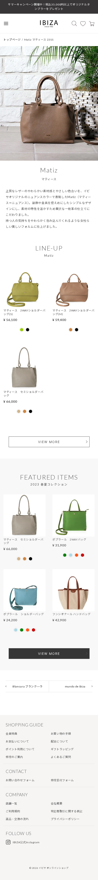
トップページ (12, 39)
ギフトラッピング (62, 749)
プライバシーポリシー (65, 819)
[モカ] (70, 329)
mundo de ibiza (75, 686)
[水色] (70, 555)
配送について (59, 741)
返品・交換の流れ (17, 819)
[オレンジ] (76, 555)
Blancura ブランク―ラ (28, 686)
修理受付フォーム (62, 780)
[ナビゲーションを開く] (6, 23)
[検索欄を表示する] (74, 23)
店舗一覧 (11, 803)
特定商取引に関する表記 (67, 811)
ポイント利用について (20, 749)
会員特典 (11, 733)
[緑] (64, 555)
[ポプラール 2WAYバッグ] (73, 533)
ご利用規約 (13, 811)
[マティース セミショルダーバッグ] (24, 386)
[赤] (82, 555)
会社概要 (56, 803)
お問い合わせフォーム (20, 780)
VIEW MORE (49, 442)
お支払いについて (17, 741)
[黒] (27, 329)
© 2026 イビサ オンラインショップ (48, 868)
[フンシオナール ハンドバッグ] (73, 608)
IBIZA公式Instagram (26, 842)
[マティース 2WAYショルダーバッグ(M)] (73, 304)
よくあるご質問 (61, 757)
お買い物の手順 (61, 733)
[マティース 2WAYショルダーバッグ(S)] (24, 304)
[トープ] (18, 411)
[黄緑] (21, 329)
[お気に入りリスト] (83, 23)
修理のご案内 (14, 757)
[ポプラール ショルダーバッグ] (24, 608)
